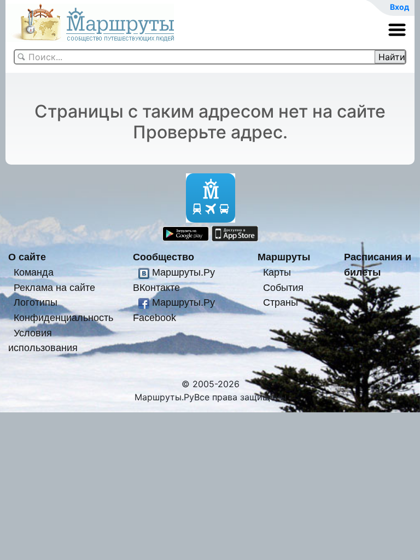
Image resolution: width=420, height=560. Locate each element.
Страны (280, 302)
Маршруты (284, 256)
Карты (277, 272)
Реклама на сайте (54, 287)
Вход (399, 6)
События (283, 287)
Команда (34, 272)
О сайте (27, 256)
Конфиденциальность (63, 317)
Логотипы (35, 302)
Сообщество (163, 256)
